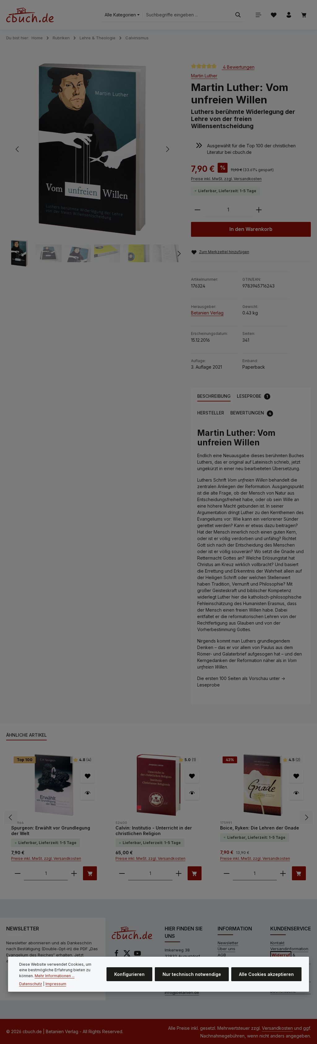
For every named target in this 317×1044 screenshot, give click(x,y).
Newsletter (228, 942)
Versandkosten (277, 1028)
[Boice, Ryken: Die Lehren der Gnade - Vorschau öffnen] (296, 793)
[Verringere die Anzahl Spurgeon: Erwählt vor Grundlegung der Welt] (17, 873)
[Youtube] (137, 955)
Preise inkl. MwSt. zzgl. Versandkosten (226, 178)
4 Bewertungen (238, 66)
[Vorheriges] (17, 149)
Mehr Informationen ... (55, 975)
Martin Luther (204, 75)
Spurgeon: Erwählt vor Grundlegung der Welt (50, 830)
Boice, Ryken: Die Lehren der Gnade (259, 827)
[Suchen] (238, 15)
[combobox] (187, 15)
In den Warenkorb (250, 229)
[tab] (214, 396)
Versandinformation (289, 948)
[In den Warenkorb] (90, 873)
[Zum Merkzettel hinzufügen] (87, 776)
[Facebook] (117, 955)
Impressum (56, 983)
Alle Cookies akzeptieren (266, 974)
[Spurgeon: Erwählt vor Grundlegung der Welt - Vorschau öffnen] (87, 793)
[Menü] (258, 15)
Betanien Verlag (207, 312)
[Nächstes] (167, 149)
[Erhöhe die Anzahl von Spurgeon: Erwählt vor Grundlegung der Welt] (73, 873)
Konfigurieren (129, 974)
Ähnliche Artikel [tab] (26, 735)
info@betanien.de (182, 992)
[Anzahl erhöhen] (258, 210)
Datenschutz (30, 983)
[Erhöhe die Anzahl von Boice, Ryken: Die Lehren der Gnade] (282, 873)
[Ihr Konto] (289, 15)
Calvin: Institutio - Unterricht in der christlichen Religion (153, 830)
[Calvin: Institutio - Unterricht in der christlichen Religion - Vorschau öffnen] (192, 793)
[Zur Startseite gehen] (30, 14)
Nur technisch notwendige (192, 974)
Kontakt (277, 942)
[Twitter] (128, 955)
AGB (222, 954)
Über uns (226, 948)
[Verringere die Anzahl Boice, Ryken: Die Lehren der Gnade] (226, 873)
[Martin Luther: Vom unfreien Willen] (92, 149)
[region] (92, 164)
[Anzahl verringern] (197, 210)
